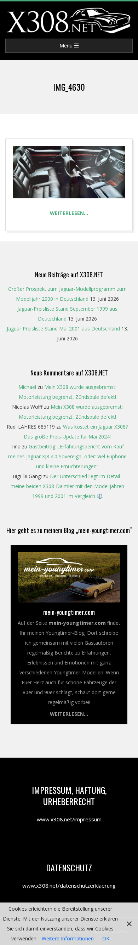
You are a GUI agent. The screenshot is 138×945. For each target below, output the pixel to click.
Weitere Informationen (68, 938)
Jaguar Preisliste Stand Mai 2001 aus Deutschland (63, 328)
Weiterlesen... (69, 714)
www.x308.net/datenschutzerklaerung (69, 885)
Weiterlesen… (69, 213)
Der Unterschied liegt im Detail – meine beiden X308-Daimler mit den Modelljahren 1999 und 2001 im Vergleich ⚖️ (68, 486)
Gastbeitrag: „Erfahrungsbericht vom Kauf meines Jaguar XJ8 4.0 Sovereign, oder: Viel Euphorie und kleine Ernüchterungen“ (67, 456)
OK (105, 938)
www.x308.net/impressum (69, 819)
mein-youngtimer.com (69, 612)
